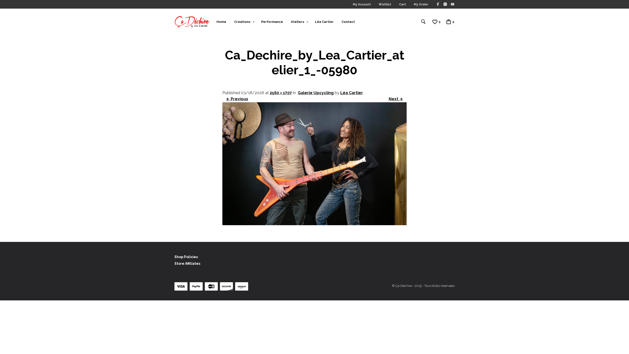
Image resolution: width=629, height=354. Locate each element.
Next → (396, 99)
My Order (421, 4)
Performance (272, 22)
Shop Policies (186, 257)
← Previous (237, 99)
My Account (362, 4)
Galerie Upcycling (316, 92)
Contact (348, 22)
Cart (402, 4)
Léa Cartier (324, 22)
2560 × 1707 (281, 92)
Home (221, 22)
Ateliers (297, 22)
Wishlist (385, 4)
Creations (242, 22)
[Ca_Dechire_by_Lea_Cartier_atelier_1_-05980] (314, 223)
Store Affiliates (187, 264)
